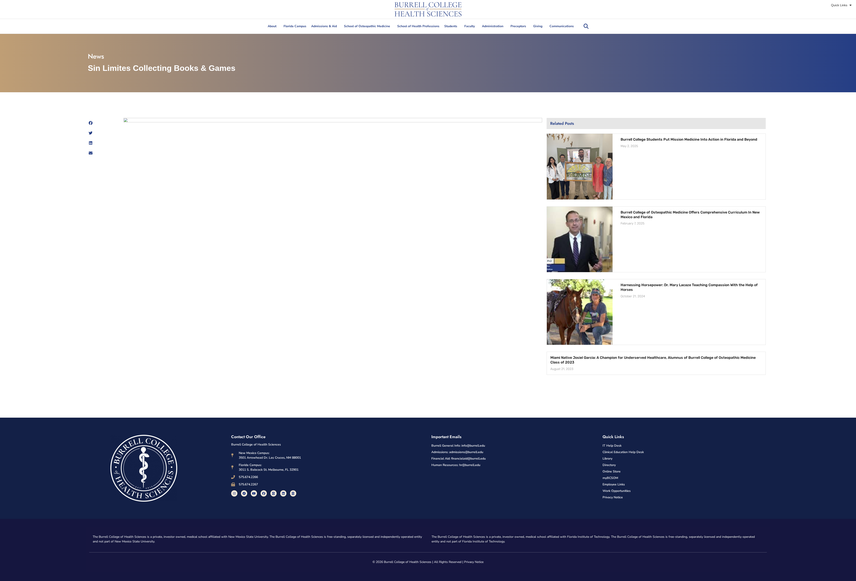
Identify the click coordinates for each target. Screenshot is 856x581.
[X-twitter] (273, 493)
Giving (537, 26)
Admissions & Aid (324, 26)
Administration (492, 26)
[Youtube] (254, 493)
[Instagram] (234, 493)
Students (450, 26)
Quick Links (839, 5)
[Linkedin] (283, 493)
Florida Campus (295, 26)
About (272, 26)
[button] (586, 26)
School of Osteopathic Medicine (367, 26)
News (96, 56)
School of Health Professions (418, 26)
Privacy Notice (474, 562)
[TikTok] (244, 493)
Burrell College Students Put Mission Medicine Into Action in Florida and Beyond (689, 139)
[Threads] (293, 493)
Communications (561, 26)
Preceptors (518, 26)
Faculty (469, 26)
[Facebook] (264, 493)
